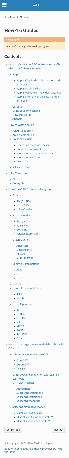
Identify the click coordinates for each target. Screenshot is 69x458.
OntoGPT (22, 360)
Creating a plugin (22, 139)
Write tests (22, 161)
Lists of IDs (22, 205)
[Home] (5, 17)
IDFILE (20, 294)
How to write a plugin (21, 125)
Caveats (17, 106)
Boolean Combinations (25, 264)
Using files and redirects (26, 288)
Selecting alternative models (28, 407)
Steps (15, 74)
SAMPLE (21, 334)
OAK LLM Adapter (23, 382)
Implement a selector (28, 157)
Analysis (17, 119)
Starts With (23, 225)
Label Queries (24, 209)
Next (57, 429)
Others (20, 338)
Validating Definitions (29, 397)
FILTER (20, 314)
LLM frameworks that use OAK (30, 354)
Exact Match (23, 221)
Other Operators (22, 304)
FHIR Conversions (18, 173)
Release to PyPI (21, 167)
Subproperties (24, 258)
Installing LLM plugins (29, 413)
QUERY (20, 318)
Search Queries (21, 215)
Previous (14, 429)
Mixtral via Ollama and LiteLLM (34, 417)
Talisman (21, 368)
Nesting (16, 284)
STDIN (20, 298)
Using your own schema (26, 110)
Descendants (24, 249)
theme (38, 448)
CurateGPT (23, 364)
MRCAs (20, 254)
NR (18, 322)
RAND (20, 330)
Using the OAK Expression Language (29, 189)
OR (18, 274)
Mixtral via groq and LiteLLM (33, 421)
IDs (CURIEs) (23, 201)
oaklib (36, 5)
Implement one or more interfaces (36, 153)
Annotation (23, 388)
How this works (21, 114)
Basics (16, 195)
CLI (14, 179)
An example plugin (23, 135)
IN (17, 310)
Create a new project (28, 149)
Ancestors (22, 245)
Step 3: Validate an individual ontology (38, 92)
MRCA (20, 326)
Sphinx (21, 448)
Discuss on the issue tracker (32, 145)
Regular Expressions (28, 233)
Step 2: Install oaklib (28, 88)
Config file (18, 183)
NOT (19, 278)
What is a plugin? (22, 131)
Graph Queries (21, 239)
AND (19, 270)
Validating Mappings (28, 401)
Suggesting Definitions (29, 393)
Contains (21, 229)
